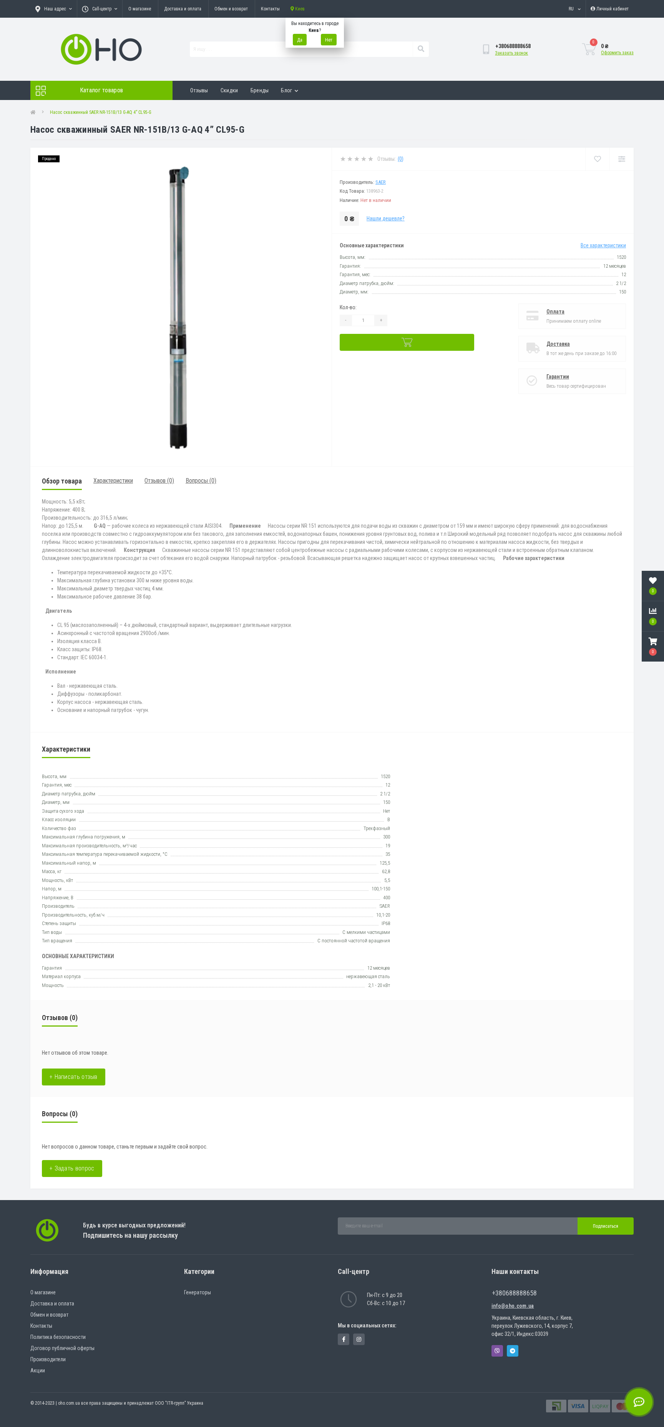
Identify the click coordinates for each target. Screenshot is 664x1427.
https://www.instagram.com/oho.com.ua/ (359, 1339)
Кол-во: (348, 307)
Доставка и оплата (182, 9)
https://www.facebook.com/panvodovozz (343, 1339)
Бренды (260, 90)
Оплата (555, 311)
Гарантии (557, 376)
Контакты (270, 9)
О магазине (139, 9)
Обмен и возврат (231, 9)
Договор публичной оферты (62, 1348)
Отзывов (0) (159, 480)
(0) (400, 159)
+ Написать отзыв (74, 1076)
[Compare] (621, 159)
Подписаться (605, 1226)
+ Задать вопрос (72, 1168)
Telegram (512, 1351)
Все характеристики (603, 245)
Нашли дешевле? (386, 218)
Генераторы (197, 1292)
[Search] (421, 49)
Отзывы (199, 90)
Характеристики (113, 480)
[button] (653, 647)
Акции (37, 1370)
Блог (286, 90)
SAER (380, 182)
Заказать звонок (511, 53)
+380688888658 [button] (514, 1293)
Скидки (229, 90)
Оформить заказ (617, 52)
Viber (497, 1351)
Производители (48, 1359)
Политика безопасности (58, 1337)
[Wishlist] (597, 159)
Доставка (558, 344)
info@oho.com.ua (512, 1306)
